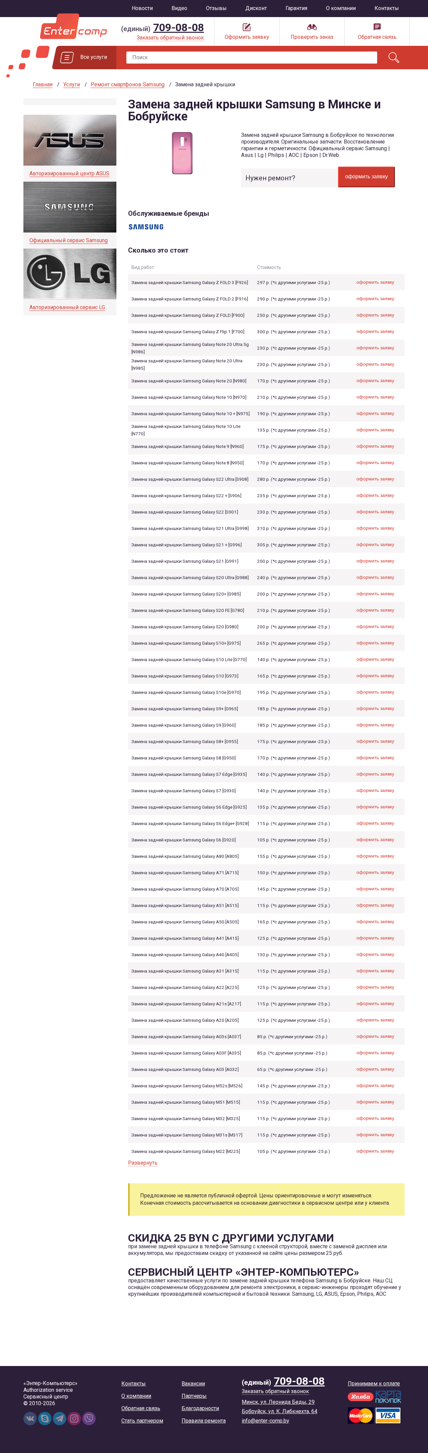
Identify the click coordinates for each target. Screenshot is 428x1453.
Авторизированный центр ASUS (69, 173)
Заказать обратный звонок (170, 37)
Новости (142, 8)
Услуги (71, 84)
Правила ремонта (204, 1421)
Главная (42, 84)
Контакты (386, 8)
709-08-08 (178, 27)
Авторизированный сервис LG (67, 307)
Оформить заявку (247, 37)
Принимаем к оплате (374, 1383)
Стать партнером (142, 1421)
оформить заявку (366, 176)
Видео (179, 8)
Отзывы (216, 8)
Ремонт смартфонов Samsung (128, 84)
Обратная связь (377, 37)
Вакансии (193, 1383)
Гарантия (296, 8)
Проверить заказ (312, 37)
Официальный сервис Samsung (68, 240)
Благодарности (200, 1408)
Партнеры (194, 1396)
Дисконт (256, 8)
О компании (341, 8)
